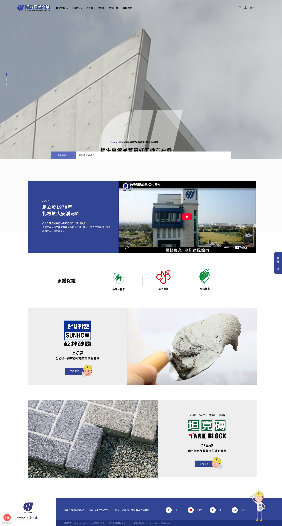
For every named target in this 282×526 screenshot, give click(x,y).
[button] (240, 8)
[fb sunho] (177, 510)
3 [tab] (6, 84)
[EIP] (221, 510)
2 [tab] (6, 79)
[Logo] (34, 8)
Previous (74, 153)
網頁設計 (168, 523)
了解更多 (74, 371)
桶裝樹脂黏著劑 (86, 155)
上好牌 (89, 8)
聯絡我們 (127, 8)
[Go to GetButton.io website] (7, 523)
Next (74, 157)
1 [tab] (6, 74)
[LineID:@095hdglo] (243, 510)
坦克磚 (101, 8)
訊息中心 (77, 8)
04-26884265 (77, 510)
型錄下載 (114, 8)
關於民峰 (61, 8)
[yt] (199, 510)
